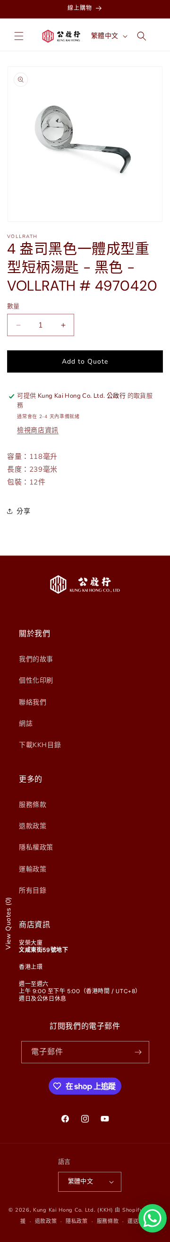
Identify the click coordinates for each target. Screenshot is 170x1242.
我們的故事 (36, 659)
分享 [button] (23, 511)
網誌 (26, 723)
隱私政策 (77, 1221)
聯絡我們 (32, 702)
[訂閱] (138, 1052)
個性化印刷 (36, 680)
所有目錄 (32, 890)
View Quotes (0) (8, 923)
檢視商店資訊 (38, 430)
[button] (18, 36)
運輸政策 (32, 869)
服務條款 (32, 804)
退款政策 (32, 826)
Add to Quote (85, 361)
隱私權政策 (36, 847)
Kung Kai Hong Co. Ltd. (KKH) (73, 1210)
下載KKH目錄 (40, 744)
